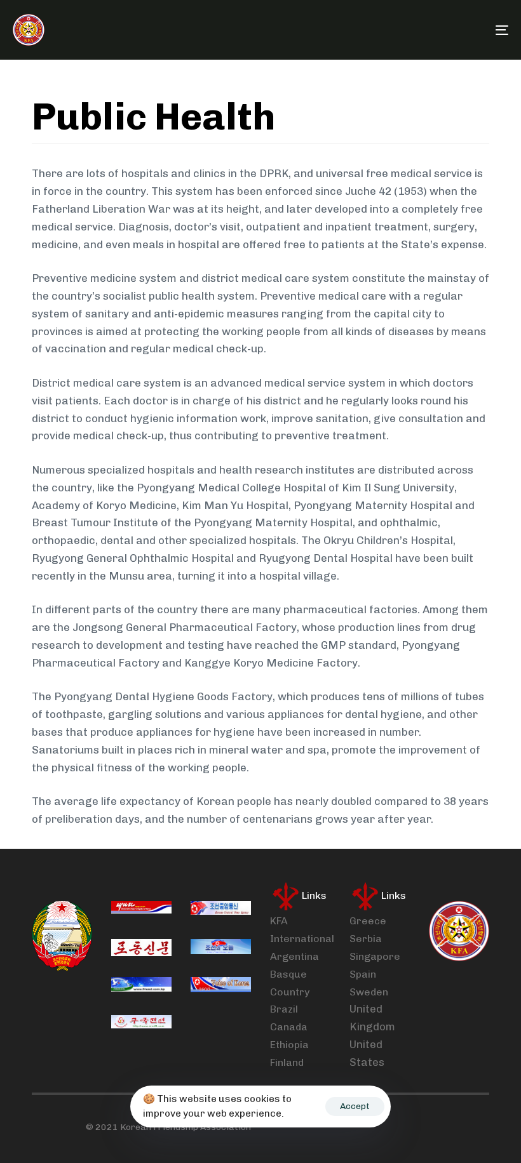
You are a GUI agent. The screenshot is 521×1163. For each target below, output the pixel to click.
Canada (289, 1027)
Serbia (365, 939)
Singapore (374, 956)
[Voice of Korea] (221, 986)
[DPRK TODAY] (221, 948)
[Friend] (141, 986)
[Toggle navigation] (425, 30)
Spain (362, 974)
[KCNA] (221, 910)
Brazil (284, 1009)
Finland (287, 1062)
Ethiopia (289, 1045)
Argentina (294, 956)
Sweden (368, 992)
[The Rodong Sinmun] (141, 948)
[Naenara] (141, 910)
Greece (367, 921)
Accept (355, 1106)
